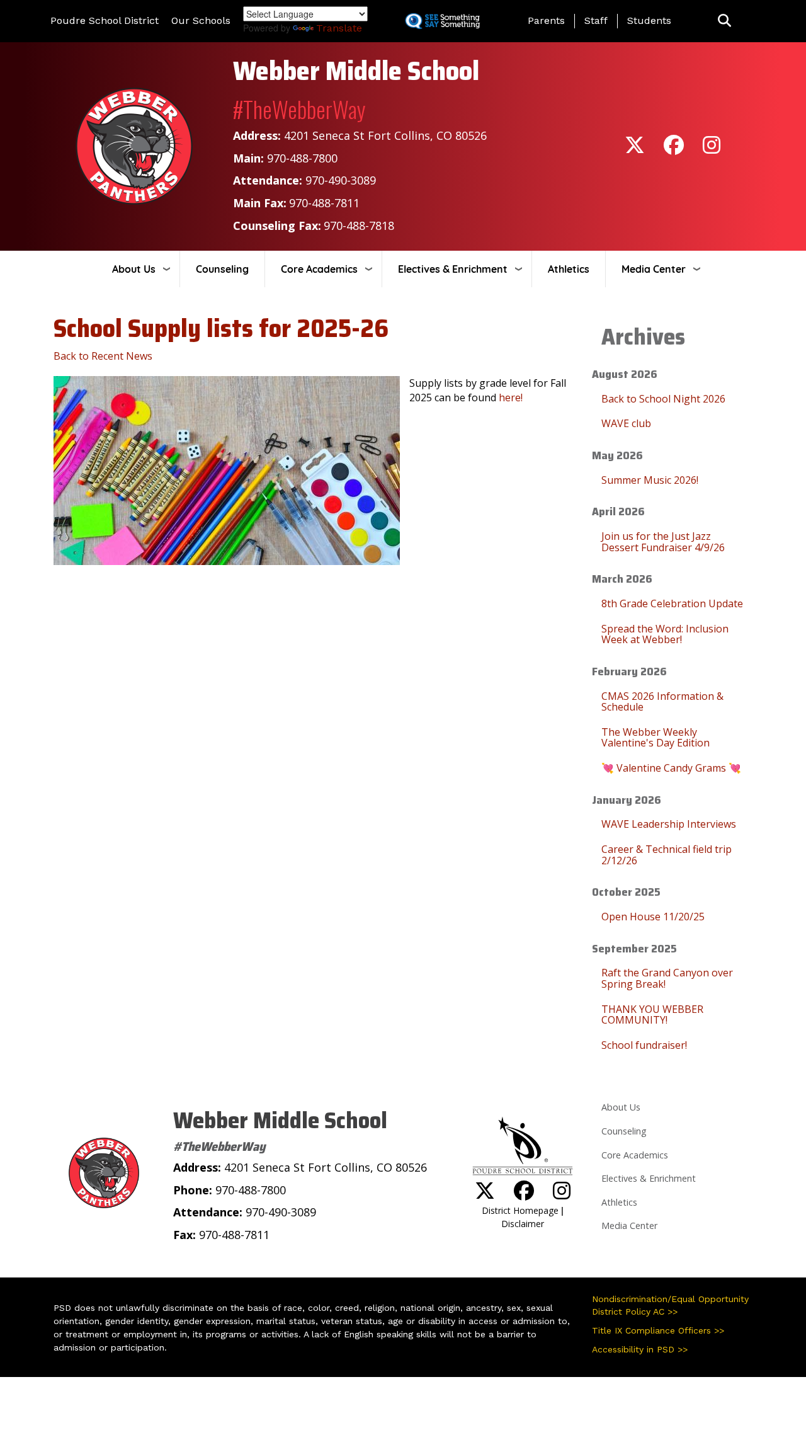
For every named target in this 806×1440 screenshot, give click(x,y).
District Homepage (520, 1210)
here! (511, 397)
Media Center (654, 269)
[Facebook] (674, 149)
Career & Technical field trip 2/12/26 (666, 854)
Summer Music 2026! (649, 480)
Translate (339, 28)
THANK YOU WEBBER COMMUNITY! (652, 1014)
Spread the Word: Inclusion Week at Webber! (665, 634)
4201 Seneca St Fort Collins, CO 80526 (385, 135)
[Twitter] (635, 149)
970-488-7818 (359, 225)
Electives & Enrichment (453, 269)
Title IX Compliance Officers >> (658, 1330)
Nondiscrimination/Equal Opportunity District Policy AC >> (670, 1305)
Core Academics (319, 269)
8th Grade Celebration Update (672, 603)
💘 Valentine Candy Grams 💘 (671, 768)
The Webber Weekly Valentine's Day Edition (655, 737)
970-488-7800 (302, 158)
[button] (724, 21)
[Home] (134, 145)
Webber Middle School (356, 71)
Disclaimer (522, 1224)
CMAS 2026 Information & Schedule (662, 701)
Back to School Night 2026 (663, 399)
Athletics (568, 269)
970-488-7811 (324, 202)
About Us (134, 269)
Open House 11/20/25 (653, 916)
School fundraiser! (644, 1045)
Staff (596, 20)
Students (649, 20)
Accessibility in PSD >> (640, 1349)
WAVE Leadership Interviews (668, 824)
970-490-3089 (340, 180)
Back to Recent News (103, 356)
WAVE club (626, 423)
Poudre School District (104, 20)
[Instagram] (711, 149)
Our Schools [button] (200, 20)
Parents (546, 20)
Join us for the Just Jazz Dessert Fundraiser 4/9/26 (663, 541)
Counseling (222, 269)
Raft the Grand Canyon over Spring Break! (667, 978)
